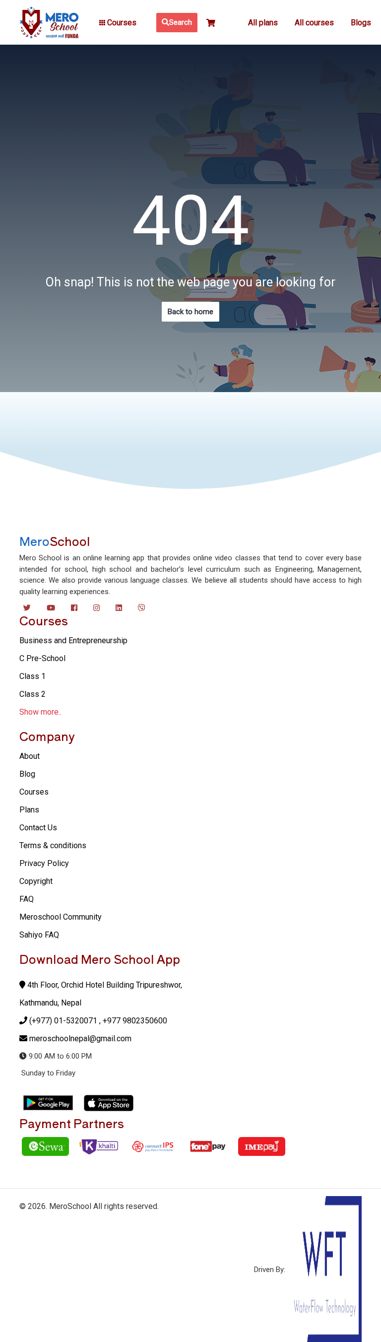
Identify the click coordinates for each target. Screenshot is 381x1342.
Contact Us (38, 827)
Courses (34, 792)
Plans (29, 809)
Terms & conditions (52, 845)
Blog (27, 774)
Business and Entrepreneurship (73, 640)
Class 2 (32, 694)
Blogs (361, 22)
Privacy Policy (44, 863)
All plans (263, 22)
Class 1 (32, 676)
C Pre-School (42, 658)
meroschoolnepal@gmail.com (80, 1038)
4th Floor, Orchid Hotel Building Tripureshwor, (103, 985)
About (29, 756)
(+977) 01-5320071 (63, 1020)
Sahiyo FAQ (39, 934)
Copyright (36, 881)
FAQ (26, 899)
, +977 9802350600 (133, 1020)
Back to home (190, 311)
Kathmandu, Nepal (50, 1002)
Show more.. (40, 712)
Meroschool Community (60, 917)
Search (180, 22)
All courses (314, 22)
